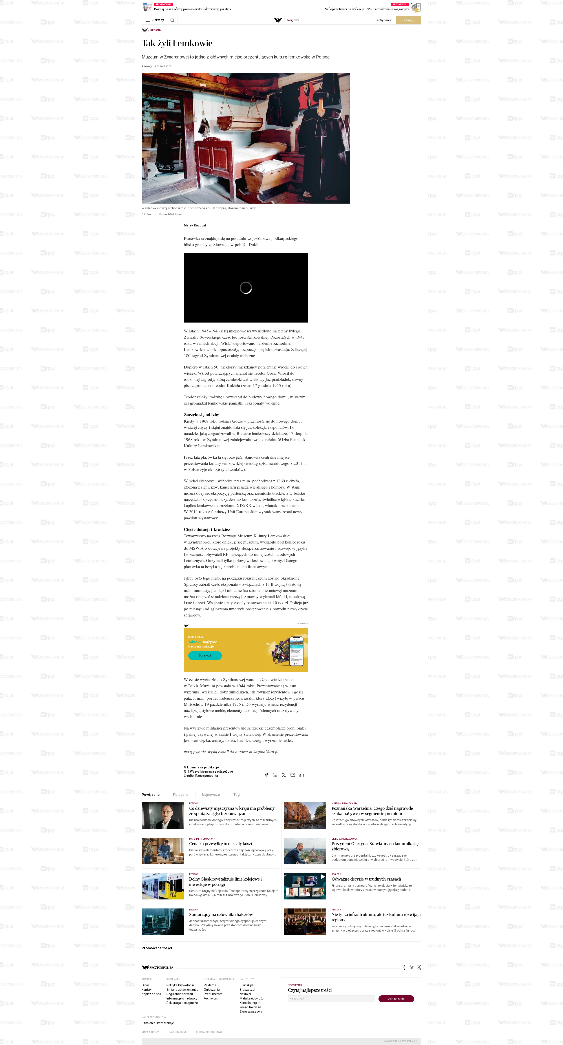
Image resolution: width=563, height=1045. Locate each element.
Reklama (210, 985)
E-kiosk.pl (246, 985)
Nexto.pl (245, 994)
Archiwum (211, 998)
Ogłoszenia (212, 989)
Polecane (181, 795)
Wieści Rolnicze (250, 1007)
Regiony (155, 30)
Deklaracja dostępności (182, 1003)
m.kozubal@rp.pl (263, 751)
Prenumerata (213, 994)
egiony (293, 20)
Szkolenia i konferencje (158, 1023)
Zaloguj (409, 20)
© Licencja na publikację (201, 767)
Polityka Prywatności (180, 985)
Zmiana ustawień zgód (182, 989)
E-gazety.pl (247, 989)
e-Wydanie (384, 20)
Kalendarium (177, 1032)
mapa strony (150, 1032)
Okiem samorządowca (344, 839)
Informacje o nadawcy (181, 998)
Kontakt (147, 989)
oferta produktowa (209, 1032)
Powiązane (151, 795)
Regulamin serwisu (179, 994)
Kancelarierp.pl (250, 1003)
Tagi (236, 795)
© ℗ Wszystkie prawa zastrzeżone (208, 771)
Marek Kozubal (195, 225)
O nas (146, 985)
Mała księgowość (251, 998)
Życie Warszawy (251, 1011)
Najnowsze (211, 795)
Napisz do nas (151, 994)
